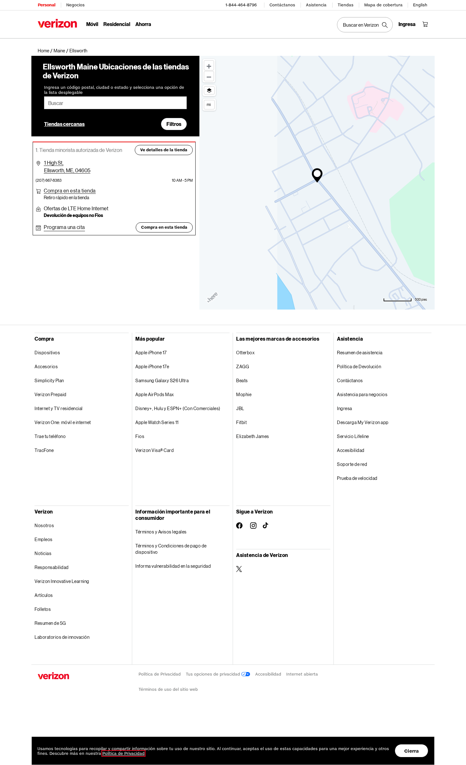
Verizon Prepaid (51, 394)
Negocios (75, 5)
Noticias (43, 553)
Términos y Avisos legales (161, 531)
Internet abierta (302, 674)
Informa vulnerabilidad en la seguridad (173, 566)
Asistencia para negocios (362, 394)
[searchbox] (115, 102)
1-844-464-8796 (241, 5)
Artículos (44, 595)
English (420, 5)
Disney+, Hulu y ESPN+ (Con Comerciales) (177, 408)
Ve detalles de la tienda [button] (163, 149)
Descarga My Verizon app (363, 422)
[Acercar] (209, 65)
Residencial (116, 24)
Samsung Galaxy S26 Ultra (162, 380)
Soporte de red (352, 464)
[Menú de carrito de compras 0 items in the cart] (425, 24)
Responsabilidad (52, 567)
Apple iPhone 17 (151, 352)
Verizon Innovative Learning (62, 581)
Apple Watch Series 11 (157, 422)
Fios (139, 436)
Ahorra (143, 24)
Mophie (243, 394)
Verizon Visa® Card (154, 450)
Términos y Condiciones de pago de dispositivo (171, 549)
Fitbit (241, 422)
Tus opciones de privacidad (213, 674)
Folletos (43, 609)
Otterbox (245, 352)
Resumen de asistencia (360, 352)
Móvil (92, 24)
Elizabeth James (252, 436)
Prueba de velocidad (357, 478)
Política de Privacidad (160, 674)
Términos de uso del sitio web (168, 689)
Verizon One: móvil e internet (63, 422)
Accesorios (46, 366)
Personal (46, 5)
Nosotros (44, 525)
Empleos (44, 539)
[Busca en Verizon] (365, 24)
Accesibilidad (351, 450)
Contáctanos (282, 5)
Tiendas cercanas (64, 124)
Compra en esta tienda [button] (164, 227)
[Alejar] (209, 76)
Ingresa (344, 408)
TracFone (44, 450)
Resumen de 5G (50, 623)
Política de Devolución (359, 366)
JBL (240, 408)
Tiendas (345, 5)
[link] (46, 51)
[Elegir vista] (209, 90)
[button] (78, 51)
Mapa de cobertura (383, 5)
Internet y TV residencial (59, 408)
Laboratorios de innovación (62, 637)
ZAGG (242, 366)
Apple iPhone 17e (152, 366)
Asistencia (316, 5)
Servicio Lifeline (353, 436)
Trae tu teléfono (50, 436)
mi (208, 104)
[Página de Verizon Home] (57, 23)
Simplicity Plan (49, 380)
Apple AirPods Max (154, 394)
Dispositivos (47, 352)
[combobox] (115, 102)
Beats (242, 380)
